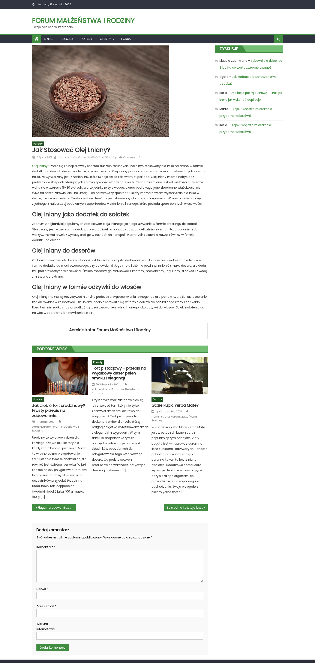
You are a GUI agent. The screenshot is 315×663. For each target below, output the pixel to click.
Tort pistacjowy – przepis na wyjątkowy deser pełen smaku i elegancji (119, 373)
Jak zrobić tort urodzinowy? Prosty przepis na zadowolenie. (58, 410)
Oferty (105, 39)
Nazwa (42, 589)
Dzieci (48, 39)
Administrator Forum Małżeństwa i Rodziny (87, 157)
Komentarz (45, 547)
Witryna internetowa (45, 626)
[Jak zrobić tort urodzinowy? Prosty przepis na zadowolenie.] (60, 376)
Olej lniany (40, 166)
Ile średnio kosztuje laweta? (187, 507)
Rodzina (67, 39)
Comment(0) (132, 157)
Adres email (46, 606)
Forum (126, 39)
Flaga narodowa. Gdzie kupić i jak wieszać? (57, 507)
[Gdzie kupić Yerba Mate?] (180, 375)
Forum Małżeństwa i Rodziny (83, 20)
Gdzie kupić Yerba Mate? (175, 405)
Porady (87, 39)
